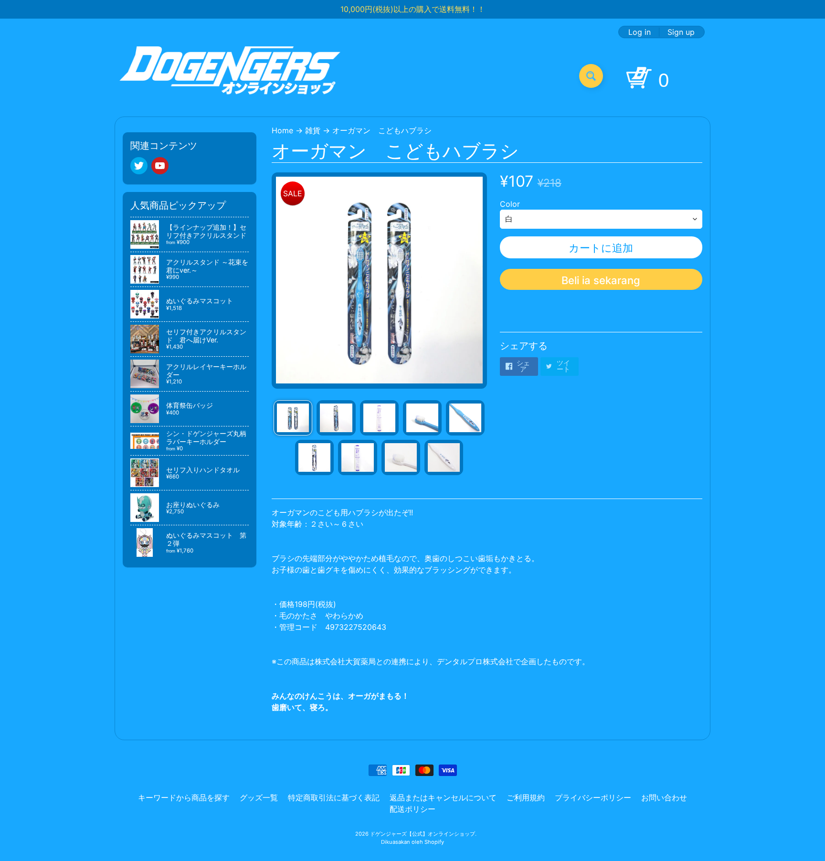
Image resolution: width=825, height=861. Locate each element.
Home (282, 130)
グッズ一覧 (259, 797)
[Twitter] (139, 165)
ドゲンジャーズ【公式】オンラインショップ (422, 833)
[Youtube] (160, 165)
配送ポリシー (412, 809)
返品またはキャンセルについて (443, 797)
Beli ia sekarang (600, 280)
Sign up (681, 32)
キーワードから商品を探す (184, 797)
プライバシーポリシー (593, 797)
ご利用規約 (526, 797)
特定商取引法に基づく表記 (334, 797)
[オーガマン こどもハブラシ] (293, 418)
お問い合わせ (664, 797)
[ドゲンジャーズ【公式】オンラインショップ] (230, 76)
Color (510, 204)
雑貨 (312, 130)
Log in (639, 32)
